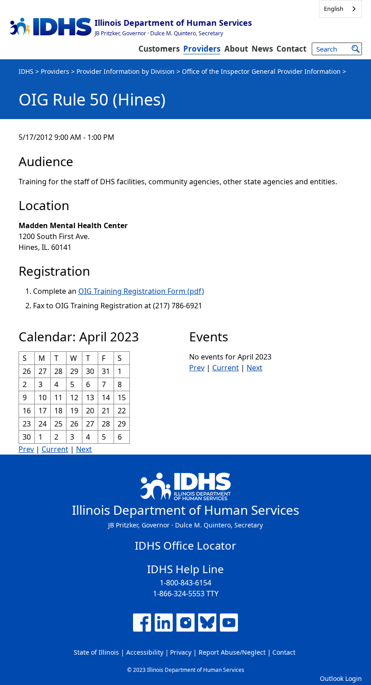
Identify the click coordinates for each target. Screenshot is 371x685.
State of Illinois (96, 652)
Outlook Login (341, 678)
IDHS (26, 71)
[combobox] (340, 9)
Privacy (180, 652)
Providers (201, 48)
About (236, 48)
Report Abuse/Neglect (232, 652)
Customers (159, 48)
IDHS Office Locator (185, 545)
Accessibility (144, 652)
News (262, 48)
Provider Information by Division (125, 71)
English (333, 9)
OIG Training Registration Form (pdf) (141, 291)
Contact (291, 48)
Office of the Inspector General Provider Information (261, 71)
